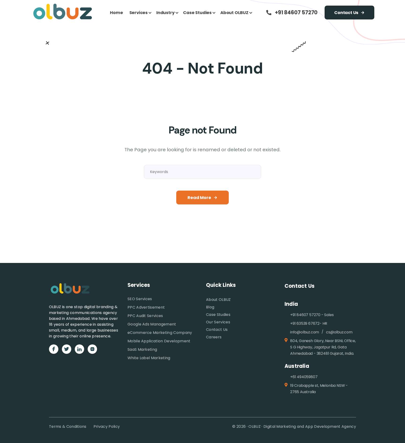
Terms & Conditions (67, 426)
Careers (213, 337)
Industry (165, 12)
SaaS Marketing (142, 349)
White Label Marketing (149, 358)
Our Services (218, 322)
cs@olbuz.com (339, 332)
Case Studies (197, 12)
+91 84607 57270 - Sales (312, 314)
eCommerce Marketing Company (160, 332)
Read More (199, 197)
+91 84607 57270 (296, 12)
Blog (210, 307)
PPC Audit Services (145, 315)
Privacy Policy (107, 426)
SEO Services (140, 299)
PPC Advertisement (146, 307)
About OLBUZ (234, 12)
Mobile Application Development (159, 341)
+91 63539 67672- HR (308, 323)
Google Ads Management (152, 324)
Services (138, 12)
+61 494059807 (303, 377)
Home (116, 12)
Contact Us (346, 12)
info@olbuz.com (304, 332)
